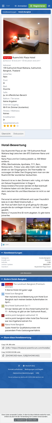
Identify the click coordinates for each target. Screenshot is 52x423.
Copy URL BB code (8, 344)
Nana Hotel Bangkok (14, 324)
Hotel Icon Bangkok (14, 293)
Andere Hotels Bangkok (15, 279)
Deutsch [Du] (30, 366)
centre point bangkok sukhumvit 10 (21, 315)
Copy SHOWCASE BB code (10, 352)
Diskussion (18, 133)
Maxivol (8, 61)
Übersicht (6, 133)
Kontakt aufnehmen (15, 369)
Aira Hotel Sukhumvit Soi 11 (17, 305)
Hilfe (37, 373)
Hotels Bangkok (45, 258)
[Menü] (3, 6)
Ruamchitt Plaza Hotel (43, 267)
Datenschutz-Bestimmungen (23, 373)
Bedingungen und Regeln (34, 369)
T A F (8, 6)
